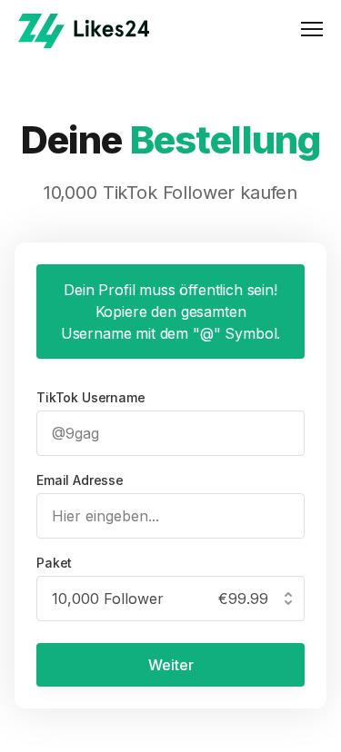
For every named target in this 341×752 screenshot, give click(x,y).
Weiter (171, 665)
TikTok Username (90, 397)
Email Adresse (80, 480)
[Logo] (83, 31)
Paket (54, 562)
